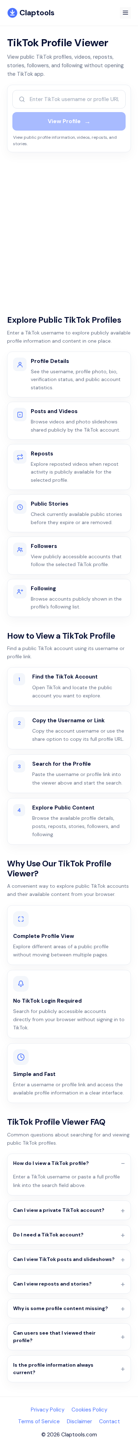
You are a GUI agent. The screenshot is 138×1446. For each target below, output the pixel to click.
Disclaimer (79, 1421)
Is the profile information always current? (53, 1369)
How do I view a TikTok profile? (51, 1163)
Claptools (36, 12)
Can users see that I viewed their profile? (54, 1337)
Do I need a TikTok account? (48, 1234)
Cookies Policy (89, 1409)
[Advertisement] (69, 228)
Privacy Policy (47, 1409)
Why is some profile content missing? (60, 1308)
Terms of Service (39, 1421)
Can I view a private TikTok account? (58, 1210)
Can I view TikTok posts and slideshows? (64, 1259)
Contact (109, 1421)
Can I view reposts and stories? (52, 1284)
